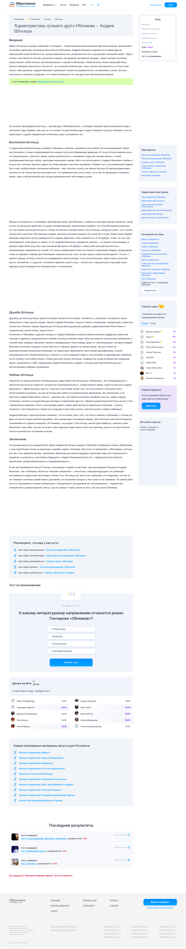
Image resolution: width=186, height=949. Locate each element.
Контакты (114, 900)
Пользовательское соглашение (63, 926)
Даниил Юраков (153, 332)
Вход (171, 5)
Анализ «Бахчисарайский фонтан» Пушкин (41, 800)
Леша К (149, 337)
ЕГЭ (84, 5)
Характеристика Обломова (153, 197)
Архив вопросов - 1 (112, 926)
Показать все (150, 290)
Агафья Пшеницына (150, 243)
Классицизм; (59, 643)
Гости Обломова (148, 279)
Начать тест (71, 662)
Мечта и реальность (150, 239)
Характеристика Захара (152, 214)
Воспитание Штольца (150, 29)
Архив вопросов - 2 (112, 930)
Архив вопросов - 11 (167, 933)
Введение (145, 24)
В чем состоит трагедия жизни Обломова (155, 264)
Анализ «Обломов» (149, 247)
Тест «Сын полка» (30, 838)
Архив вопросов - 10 (168, 930)
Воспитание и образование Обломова (153, 274)
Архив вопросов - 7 (140, 933)
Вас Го (149, 373)
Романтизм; (59, 629)
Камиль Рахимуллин (155, 378)
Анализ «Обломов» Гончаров (59, 573)
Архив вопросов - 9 (167, 926)
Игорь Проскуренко (154, 347)
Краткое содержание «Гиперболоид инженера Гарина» (47, 795)
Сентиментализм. (62, 651)
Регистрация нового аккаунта (160, 908)
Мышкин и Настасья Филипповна (36, 774)
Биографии (55, 900)
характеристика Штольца (50, 81)
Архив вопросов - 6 (140, 930)
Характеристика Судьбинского (155, 217)
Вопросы (74, 5)
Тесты (63, 5)
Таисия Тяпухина (153, 352)
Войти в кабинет (160, 902)
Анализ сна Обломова (151, 250)
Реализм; (57, 636)
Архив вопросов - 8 (140, 937)
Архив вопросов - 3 (112, 933)
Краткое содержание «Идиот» (34, 753)
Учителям (114, 905)
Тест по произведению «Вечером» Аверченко (43, 851)
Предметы (48, 5)
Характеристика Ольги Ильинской (156, 210)
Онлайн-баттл (89, 905)
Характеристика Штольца (152, 201)
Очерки (54, 911)
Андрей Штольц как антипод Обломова (154, 255)
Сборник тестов (90, 900)
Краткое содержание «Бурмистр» (36, 763)
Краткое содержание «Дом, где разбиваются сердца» (46, 784)
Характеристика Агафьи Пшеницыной (152, 205)
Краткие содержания (60, 905)
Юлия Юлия (151, 362)
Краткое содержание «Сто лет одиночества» (42, 768)
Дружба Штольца (149, 33)
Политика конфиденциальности (63, 930)
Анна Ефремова (153, 342)
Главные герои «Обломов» (59, 561)
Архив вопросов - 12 (168, 937)
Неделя (145, 323)
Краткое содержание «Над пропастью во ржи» (43, 779)
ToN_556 (149, 357)
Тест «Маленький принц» (33, 863)
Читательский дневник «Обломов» (57, 567)
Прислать (151, 405)
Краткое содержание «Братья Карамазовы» (41, 758)
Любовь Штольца (149, 38)
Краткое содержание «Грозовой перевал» (40, 790)
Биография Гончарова (150, 175)
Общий (153, 323)
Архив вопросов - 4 (112, 937)
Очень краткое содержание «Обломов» (66, 556)
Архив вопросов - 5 (140, 926)
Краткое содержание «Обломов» (63, 550)
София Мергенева (154, 368)
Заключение (146, 42)
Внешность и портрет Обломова (155, 269)
